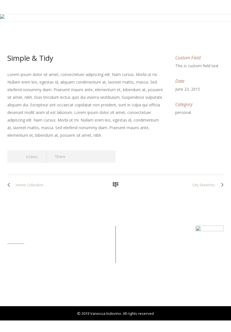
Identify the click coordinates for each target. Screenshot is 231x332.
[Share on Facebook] (74, 156)
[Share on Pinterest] (104, 156)
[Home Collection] (10, 185)
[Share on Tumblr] (94, 156)
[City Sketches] (221, 185)
